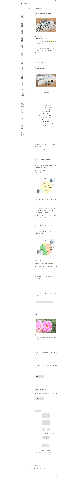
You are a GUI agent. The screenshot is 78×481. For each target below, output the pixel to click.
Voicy (21, 102)
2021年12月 (22, 39)
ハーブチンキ (22, 120)
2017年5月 (22, 83)
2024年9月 (22, 19)
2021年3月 (22, 44)
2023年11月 (22, 24)
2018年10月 (22, 68)
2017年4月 (22, 84)
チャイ (21, 113)
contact (56, 3)
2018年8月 (22, 70)
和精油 (21, 135)
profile (42, 3)
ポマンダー (22, 128)
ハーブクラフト (22, 118)
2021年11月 (22, 40)
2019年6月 (22, 61)
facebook (48, 429)
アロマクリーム (22, 106)
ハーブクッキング (23, 117)
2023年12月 (22, 23)
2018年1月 (22, 76)
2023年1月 (22, 30)
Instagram (43, 429)
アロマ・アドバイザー (23, 109)
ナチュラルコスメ (23, 94)
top (35, 3)
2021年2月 (22, 45)
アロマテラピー (22, 93)
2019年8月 (22, 59)
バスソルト (22, 126)
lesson (46, 3)
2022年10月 (22, 33)
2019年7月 (22, 60)
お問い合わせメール (39, 398)
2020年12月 (22, 47)
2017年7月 (22, 81)
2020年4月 (22, 52)
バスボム (22, 127)
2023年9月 (22, 26)
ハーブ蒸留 (22, 125)
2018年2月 (22, 75)
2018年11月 (22, 67)
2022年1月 (22, 38)
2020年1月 (22, 55)
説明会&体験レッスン (39, 376)
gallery (52, 3)
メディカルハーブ (23, 96)
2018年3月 (22, 74)
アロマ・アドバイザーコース (45, 437)
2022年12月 (22, 31)
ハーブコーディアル (23, 119)
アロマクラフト (22, 105)
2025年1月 (22, 17)
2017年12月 (22, 77)
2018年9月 (22, 69)
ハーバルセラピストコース (46, 445)
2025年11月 (22, 16)
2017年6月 (22, 82)
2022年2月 (22, 37)
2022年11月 (22, 32)
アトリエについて (23, 92)
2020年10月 (22, 48)
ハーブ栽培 (22, 124)
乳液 (21, 132)
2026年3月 (22, 15)
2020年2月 (22, 54)
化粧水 (21, 133)
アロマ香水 (22, 112)
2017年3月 (22, 85)
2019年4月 (22, 63)
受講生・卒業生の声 (23, 134)
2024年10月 (22, 18)
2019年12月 (22, 56)
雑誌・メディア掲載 (23, 139)
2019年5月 (22, 62)
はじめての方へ (22, 95)
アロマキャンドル (23, 104)
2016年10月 (22, 89)
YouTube (22, 103)
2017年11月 (22, 78)
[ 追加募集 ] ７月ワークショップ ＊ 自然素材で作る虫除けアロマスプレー (37, 468)
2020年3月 (22, 53)
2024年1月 (22, 22)
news (49, 3)
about (39, 3)
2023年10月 (22, 25)
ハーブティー (22, 121)
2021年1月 (22, 46)
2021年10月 (22, 41)
